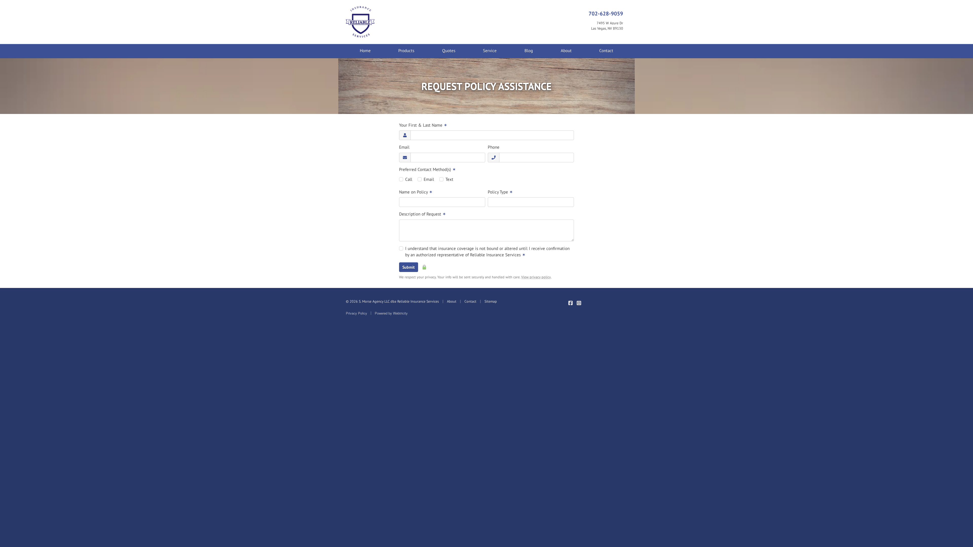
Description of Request (422, 214)
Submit (408, 267)
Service (490, 50)
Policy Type (500, 192)
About (566, 50)
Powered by (391, 313)
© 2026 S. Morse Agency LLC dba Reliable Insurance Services (392, 301)
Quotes (448, 50)
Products (406, 50)
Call (408, 179)
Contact (606, 50)
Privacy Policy (356, 313)
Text (449, 179)
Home (365, 50)
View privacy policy (536, 277)
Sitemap (490, 301)
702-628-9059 (606, 13)
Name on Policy (416, 192)
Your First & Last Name (423, 125)
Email (404, 147)
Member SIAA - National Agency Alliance (611, 306)
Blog (529, 50)
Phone (493, 147)
